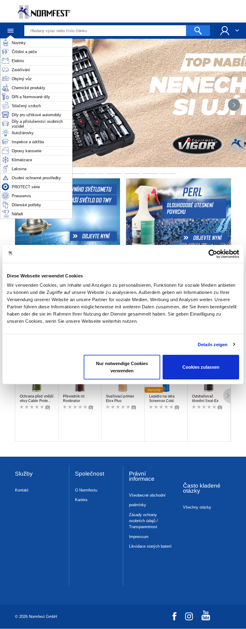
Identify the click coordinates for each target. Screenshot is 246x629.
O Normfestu (86, 490)
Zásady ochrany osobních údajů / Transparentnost (143, 521)
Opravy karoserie (26, 151)
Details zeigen (212, 344)
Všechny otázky (197, 507)
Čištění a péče (24, 52)
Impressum (138, 536)
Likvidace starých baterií (150, 546)
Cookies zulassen (200, 367)
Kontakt (21, 490)
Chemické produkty (28, 88)
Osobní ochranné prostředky (36, 178)
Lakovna (19, 169)
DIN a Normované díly (31, 97)
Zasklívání (21, 70)
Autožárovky (23, 133)
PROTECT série (26, 187)
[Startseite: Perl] (179, 213)
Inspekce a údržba (28, 142)
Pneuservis (21, 196)
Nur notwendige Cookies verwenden (122, 367)
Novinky (19, 43)
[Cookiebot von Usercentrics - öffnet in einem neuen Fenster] (213, 253)
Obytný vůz (22, 79)
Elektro (18, 61)
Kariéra (81, 499)
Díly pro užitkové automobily (36, 115)
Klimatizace (22, 160)
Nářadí (17, 214)
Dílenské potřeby (26, 205)
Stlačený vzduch (26, 106)
